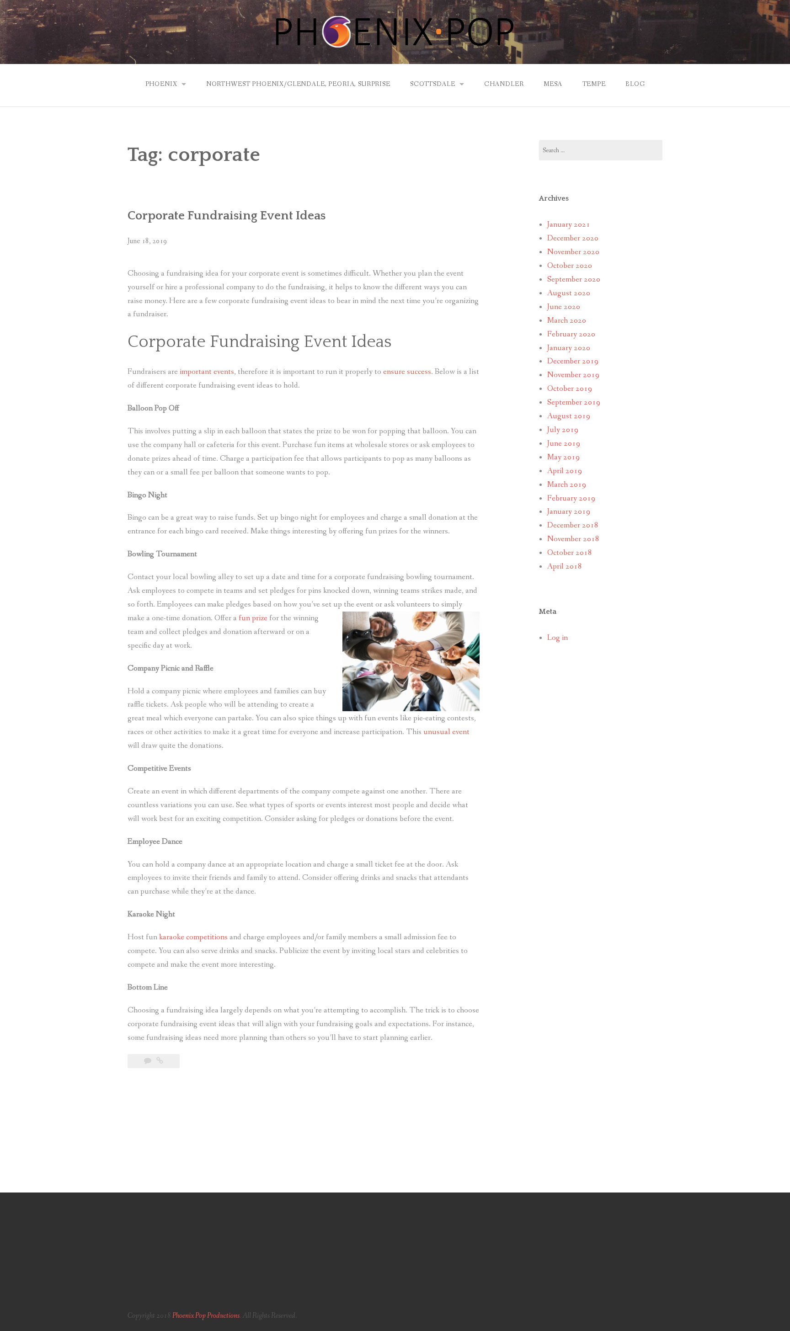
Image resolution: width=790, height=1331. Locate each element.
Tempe (594, 84)
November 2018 (573, 539)
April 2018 (564, 566)
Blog (635, 84)
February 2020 (571, 334)
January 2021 (568, 224)
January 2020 (568, 348)
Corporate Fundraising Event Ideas (227, 216)
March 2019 (566, 484)
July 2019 (562, 430)
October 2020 (569, 266)
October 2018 (569, 553)
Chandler (504, 84)
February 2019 (571, 498)
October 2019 (569, 388)
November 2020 (573, 252)
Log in (557, 638)
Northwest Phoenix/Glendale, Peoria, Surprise (298, 84)
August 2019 (568, 416)
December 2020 (572, 238)
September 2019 (573, 402)
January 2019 (568, 511)
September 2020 (573, 279)
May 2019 (563, 457)
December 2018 (572, 525)
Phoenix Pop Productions (206, 1315)
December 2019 (572, 361)
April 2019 (564, 471)
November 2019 (573, 375)
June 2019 (563, 443)
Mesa (553, 84)
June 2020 (563, 307)
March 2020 (566, 320)
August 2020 (568, 293)
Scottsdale (432, 84)
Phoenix (161, 84)
